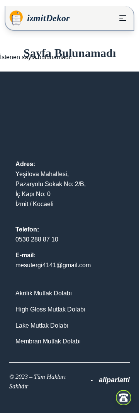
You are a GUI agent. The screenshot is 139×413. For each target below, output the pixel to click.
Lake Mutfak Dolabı (41, 325)
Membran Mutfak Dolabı (48, 341)
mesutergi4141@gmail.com (53, 265)
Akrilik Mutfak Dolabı (43, 293)
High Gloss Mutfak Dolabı (50, 309)
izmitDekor (48, 18)
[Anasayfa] (16, 18)
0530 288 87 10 (36, 239)
